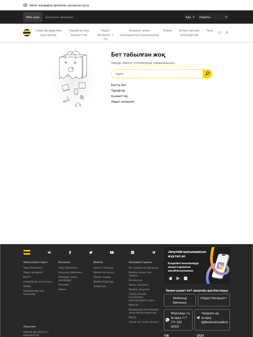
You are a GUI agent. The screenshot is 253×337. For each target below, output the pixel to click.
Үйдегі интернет (33, 272)
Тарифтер (118, 90)
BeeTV (27, 276)
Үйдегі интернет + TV (105, 34)
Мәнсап (133, 304)
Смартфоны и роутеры (37, 281)
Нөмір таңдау (102, 276)
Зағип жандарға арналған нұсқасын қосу (59, 5)
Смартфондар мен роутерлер (48, 32)
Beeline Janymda (139, 289)
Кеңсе (132, 317)
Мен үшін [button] (32, 17)
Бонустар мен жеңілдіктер (189, 32)
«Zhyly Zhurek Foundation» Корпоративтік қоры (141, 297)
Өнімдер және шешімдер (67, 278)
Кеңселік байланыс (70, 272)
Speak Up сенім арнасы (144, 321)
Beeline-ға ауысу (104, 272)
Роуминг (63, 284)
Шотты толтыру (103, 267)
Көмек (167, 30)
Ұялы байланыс (33, 267)
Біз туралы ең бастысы (143, 267)
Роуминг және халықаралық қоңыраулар (139, 32)
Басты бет (118, 85)
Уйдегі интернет (123, 101)
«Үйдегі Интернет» (214, 298)
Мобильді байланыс (180, 300)
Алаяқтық (100, 286)
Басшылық (135, 280)
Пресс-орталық (139, 284)
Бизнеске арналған (59, 17)
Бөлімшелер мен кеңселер (33, 292)
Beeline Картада (104, 281)
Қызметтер (119, 96)
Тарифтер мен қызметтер (79, 32)
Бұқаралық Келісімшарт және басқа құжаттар (144, 311)
